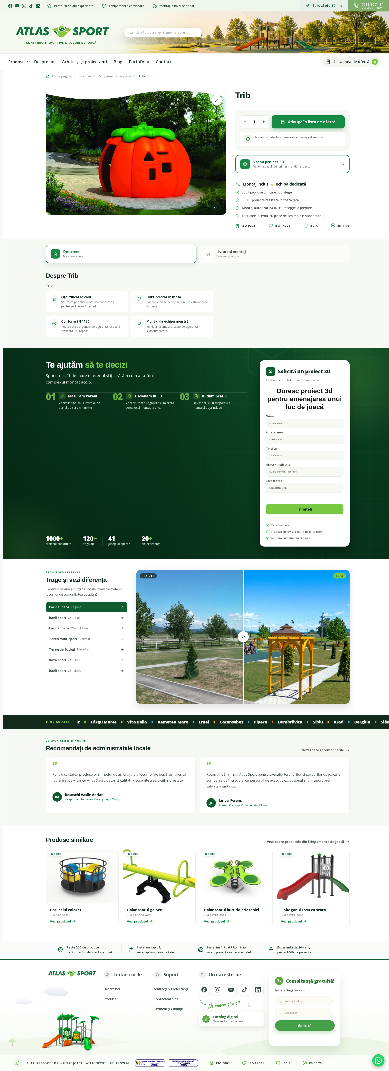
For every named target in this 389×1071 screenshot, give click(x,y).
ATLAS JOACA (72, 1063)
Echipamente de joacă (114, 76)
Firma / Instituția (278, 465)
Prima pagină (61, 76)
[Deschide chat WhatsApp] (378, 1060)
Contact (164, 61)
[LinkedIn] (38, 6)
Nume (270, 416)
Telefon (271, 448)
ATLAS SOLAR (120, 1063)
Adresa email (275, 432)
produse (85, 76)
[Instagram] (24, 6)
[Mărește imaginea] (216, 100)
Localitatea (274, 481)
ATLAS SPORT (96, 1063)
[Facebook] (10, 6)
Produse (16, 61)
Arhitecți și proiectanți (84, 61)
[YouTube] (17, 6)
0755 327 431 (372, 4)
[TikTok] (31, 6)
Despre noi (45, 61)
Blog (118, 61)
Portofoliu (139, 61)
